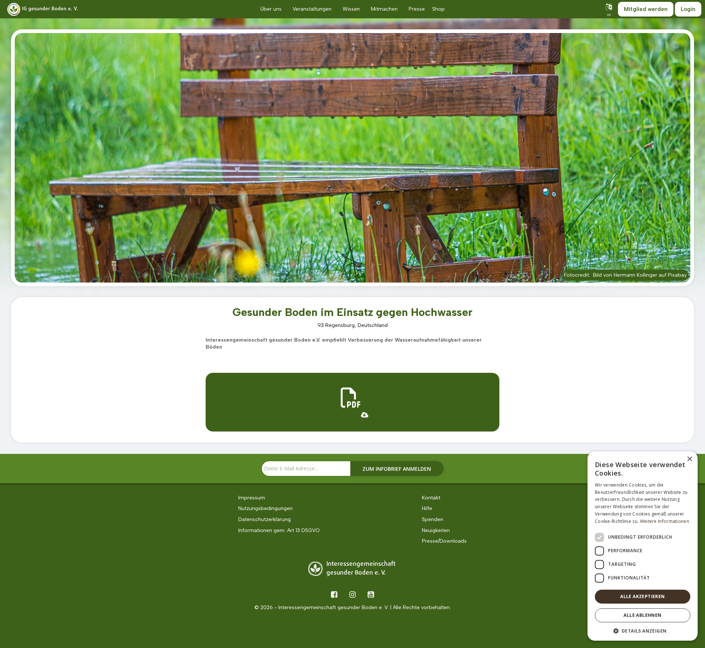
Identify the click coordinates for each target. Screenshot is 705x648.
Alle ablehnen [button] (642, 615)
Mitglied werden (646, 9)
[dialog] (643, 546)
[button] (642, 630)
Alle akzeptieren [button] (642, 596)
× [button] (689, 459)
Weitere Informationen (664, 521)
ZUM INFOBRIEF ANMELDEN (396, 468)
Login (688, 9)
